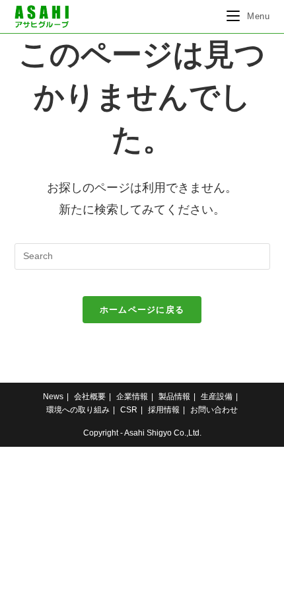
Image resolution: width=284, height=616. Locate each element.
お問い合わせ (214, 409)
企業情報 (132, 396)
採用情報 (164, 409)
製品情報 (174, 396)
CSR (128, 409)
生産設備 (216, 396)
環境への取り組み (78, 409)
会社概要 (90, 396)
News (53, 396)
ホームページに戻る (142, 310)
